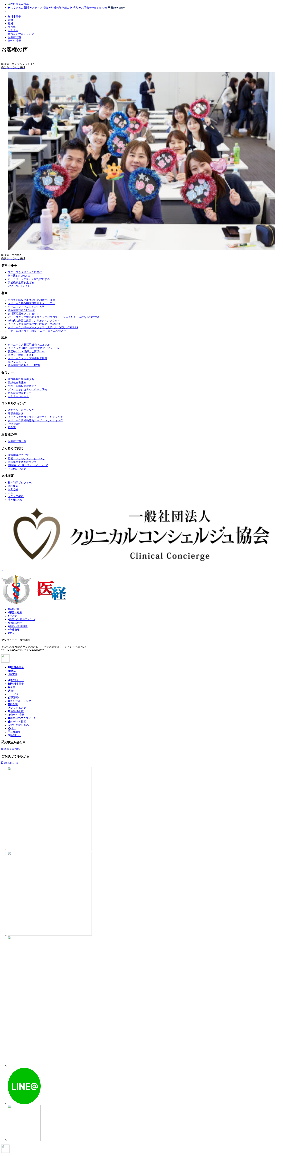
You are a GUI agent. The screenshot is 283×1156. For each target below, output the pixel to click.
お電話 (13, 674)
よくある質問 (18, 707)
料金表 (14, 704)
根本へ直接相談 (18, 626)
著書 (10, 20)
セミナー (13, 30)
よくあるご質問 (18, 7)
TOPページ (17, 680)
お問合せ (85, 7)
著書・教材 (15, 612)
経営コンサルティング (21, 33)
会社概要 (14, 629)
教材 (10, 23)
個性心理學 (14, 40)
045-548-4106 (99, 7)
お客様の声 (14, 37)
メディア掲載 (38, 7)
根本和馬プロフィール (23, 718)
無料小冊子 (14, 16)
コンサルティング (20, 701)
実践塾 (12, 27)
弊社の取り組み (58, 7)
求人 (74, 7)
